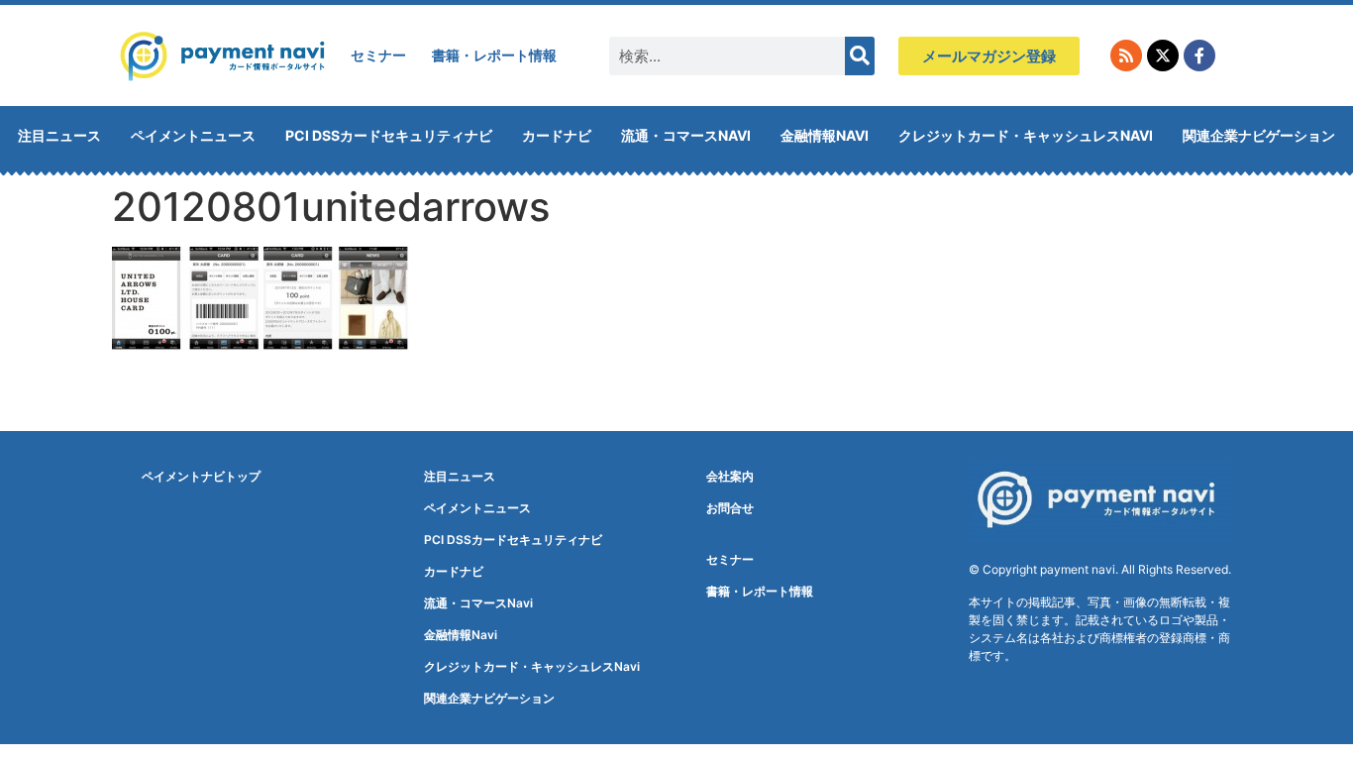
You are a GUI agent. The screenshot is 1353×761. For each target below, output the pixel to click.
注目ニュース (59, 135)
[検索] (860, 56)
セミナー (378, 55)
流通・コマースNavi (686, 135)
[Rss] (1126, 55)
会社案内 (730, 476)
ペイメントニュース (193, 135)
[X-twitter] (1163, 55)
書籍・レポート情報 (494, 55)
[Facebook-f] (1199, 55)
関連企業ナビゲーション (1259, 135)
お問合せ (730, 507)
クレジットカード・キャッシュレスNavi (1025, 135)
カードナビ (556, 135)
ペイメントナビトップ (201, 476)
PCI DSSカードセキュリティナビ (388, 135)
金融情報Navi (825, 135)
